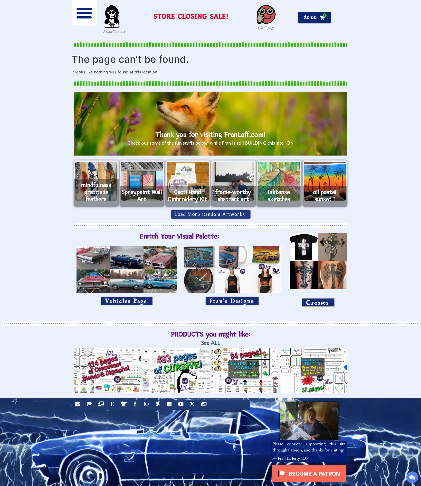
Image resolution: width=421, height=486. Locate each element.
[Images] (205, 405)
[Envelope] (79, 405)
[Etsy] (113, 405)
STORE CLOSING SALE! (191, 16)
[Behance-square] (170, 405)
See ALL (210, 343)
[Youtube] (182, 405)
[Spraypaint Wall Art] (142, 181)
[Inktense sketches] (279, 181)
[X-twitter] (193, 405)
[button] (84, 13)
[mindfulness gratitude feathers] (96, 181)
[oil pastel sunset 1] (325, 181)
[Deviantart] (159, 405)
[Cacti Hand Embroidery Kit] (187, 181)
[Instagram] (148, 405)
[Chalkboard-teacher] (102, 405)
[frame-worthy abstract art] (233, 181)
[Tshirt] (125, 405)
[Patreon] (90, 405)
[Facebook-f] (136, 405)
